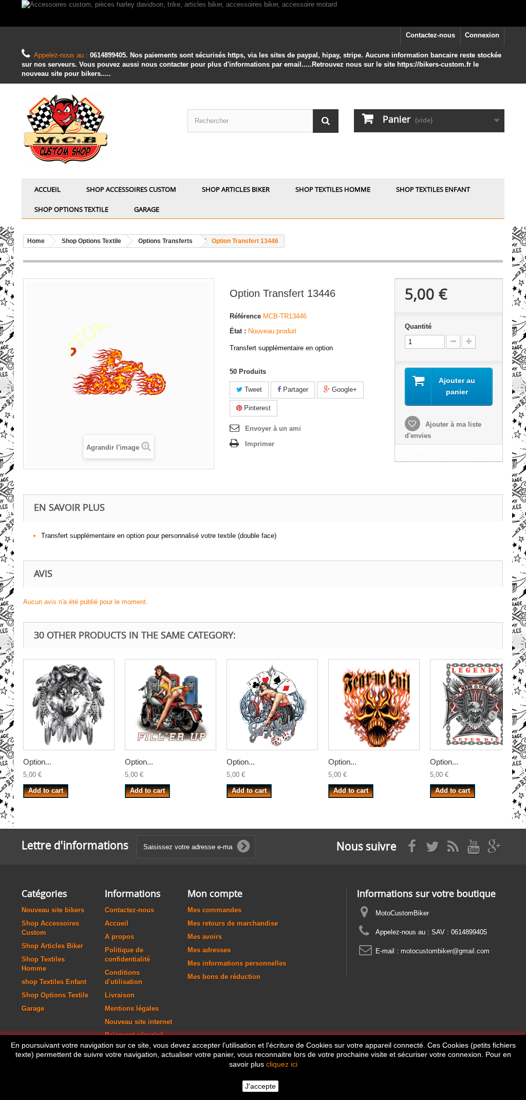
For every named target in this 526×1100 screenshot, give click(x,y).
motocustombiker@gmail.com (445, 951)
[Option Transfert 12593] (69, 704)
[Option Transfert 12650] (475, 704)
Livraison (120, 995)
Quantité (418, 326)
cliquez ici (281, 1064)
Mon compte (214, 893)
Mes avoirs (204, 937)
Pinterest (256, 408)
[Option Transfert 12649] (374, 704)
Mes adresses (209, 950)
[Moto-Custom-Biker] (97, 128)
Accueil (47, 189)
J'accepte (260, 1086)
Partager (294, 389)
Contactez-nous (430, 35)
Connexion (482, 35)
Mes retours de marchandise (232, 923)
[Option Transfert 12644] (170, 704)
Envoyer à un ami (273, 428)
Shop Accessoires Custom (131, 189)
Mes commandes (214, 910)
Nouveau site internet (138, 1022)
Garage (146, 209)
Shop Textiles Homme (332, 189)
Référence (245, 316)
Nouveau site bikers (53, 910)
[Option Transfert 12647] (272, 704)
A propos (119, 937)
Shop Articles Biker (236, 189)
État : (238, 331)
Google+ (343, 389)
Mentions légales (132, 1008)
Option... (37, 761)
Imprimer (259, 444)
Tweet (252, 389)
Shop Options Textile (71, 209)
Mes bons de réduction (223, 977)
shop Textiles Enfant (433, 189)
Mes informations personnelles (236, 963)
